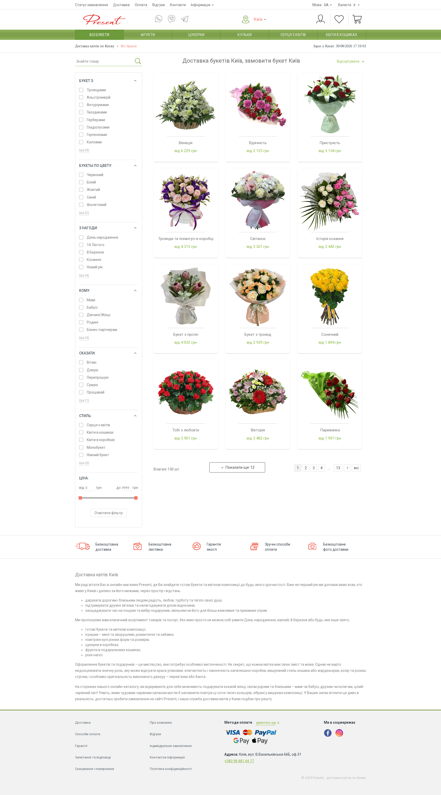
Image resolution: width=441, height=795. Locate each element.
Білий (91, 182)
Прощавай (95, 392)
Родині (92, 322)
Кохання (94, 260)
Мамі (91, 300)
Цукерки (196, 35)
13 (338, 468)
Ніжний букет (98, 455)
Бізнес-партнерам (102, 330)
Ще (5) (84, 338)
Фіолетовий (96, 205)
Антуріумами (98, 105)
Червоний (95, 175)
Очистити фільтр (108, 513)
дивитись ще (266, 722)
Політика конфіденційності (171, 769)
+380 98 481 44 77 (239, 761)
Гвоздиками (97, 112)
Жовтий (93, 190)
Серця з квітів (293, 35)
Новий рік (95, 267)
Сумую (92, 385)
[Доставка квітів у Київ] (103, 19)
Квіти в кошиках (341, 35)
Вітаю (91, 362)
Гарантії (81, 746)
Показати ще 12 (240, 467)
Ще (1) (84, 400)
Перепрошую (98, 377)
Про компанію (161, 722)
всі (356, 468)
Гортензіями (97, 135)
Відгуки (158, 5)
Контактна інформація (167, 757)
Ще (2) (84, 213)
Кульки (245, 35)
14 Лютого (95, 245)
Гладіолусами (98, 127)
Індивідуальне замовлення (171, 746)
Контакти (178, 5)
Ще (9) (84, 150)
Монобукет (96, 447)
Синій (91, 197)
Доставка (121, 5)
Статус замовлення (91, 5)
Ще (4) (84, 275)
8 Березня (95, 252)
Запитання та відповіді (93, 757)
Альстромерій (99, 97)
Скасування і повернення (94, 769)
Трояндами (96, 90)
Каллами (94, 142)
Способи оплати (87, 734)
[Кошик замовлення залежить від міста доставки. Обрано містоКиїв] (357, 20)
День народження (102, 237)
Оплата (141, 5)
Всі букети (99, 35)
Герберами (96, 120)
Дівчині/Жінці (98, 315)
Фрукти (148, 35)
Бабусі (92, 307)
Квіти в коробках (101, 440)
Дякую (92, 370)
